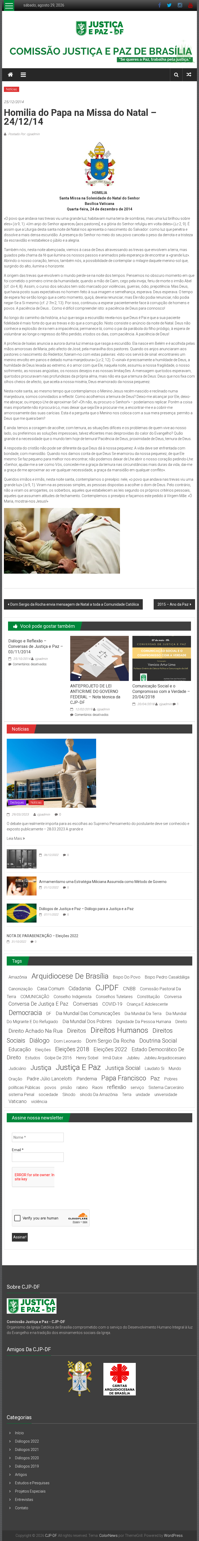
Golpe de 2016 (58, 1057)
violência (39, 1101)
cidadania (80, 989)
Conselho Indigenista (72, 996)
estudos (32, 1057)
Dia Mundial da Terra (143, 1013)
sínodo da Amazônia (99, 1094)
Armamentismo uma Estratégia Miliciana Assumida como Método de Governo (103, 882)
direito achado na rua (36, 1031)
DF (48, 1013)
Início (19, 1433)
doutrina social (158, 1040)
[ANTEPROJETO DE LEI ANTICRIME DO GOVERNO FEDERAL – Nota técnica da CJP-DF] (99, 658)
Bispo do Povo (126, 977)
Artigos (21, 1475)
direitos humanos (119, 1030)
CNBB (129, 988)
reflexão (116, 1087)
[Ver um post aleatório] (189, 74)
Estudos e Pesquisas (32, 1483)
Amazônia (18, 977)
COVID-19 (112, 1004)
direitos (76, 1031)
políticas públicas (24, 1087)
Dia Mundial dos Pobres (87, 1021)
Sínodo (68, 1094)
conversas (85, 1004)
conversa (173, 996)
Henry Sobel (87, 1057)
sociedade (48, 1094)
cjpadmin (41, 659)
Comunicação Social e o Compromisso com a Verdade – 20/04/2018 (161, 691)
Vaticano (18, 1101)
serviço (137, 1087)
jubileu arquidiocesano (165, 1057)
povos (50, 1087)
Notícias (11, 89)
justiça (41, 1068)
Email (18, 1150)
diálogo (39, 1040)
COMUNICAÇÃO (34, 996)
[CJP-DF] (10, 74)
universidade (165, 1094)
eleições (43, 1049)
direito (181, 1021)
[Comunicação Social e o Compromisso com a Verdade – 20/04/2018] (161, 658)
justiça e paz (78, 1067)
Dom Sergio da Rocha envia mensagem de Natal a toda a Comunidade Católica (74, 604)
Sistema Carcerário (166, 1087)
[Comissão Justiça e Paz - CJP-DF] (31, 1306)
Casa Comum (50, 988)
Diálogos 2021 (27, 1450)
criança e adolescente (147, 1004)
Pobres (170, 1078)
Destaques (17, 802)
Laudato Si (154, 1068)
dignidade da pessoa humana (143, 1021)
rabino (82, 1087)
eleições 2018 (72, 1049)
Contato (21, 1508)
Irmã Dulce (112, 1057)
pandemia (86, 1078)
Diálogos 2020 (27, 1458)
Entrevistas (24, 1500)
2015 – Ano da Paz (173, 604)
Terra (126, 1094)
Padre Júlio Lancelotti (49, 1078)
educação (20, 1050)
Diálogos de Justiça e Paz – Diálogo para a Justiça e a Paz (86, 909)
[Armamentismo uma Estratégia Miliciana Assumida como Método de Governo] (22, 886)
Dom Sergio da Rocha (110, 1041)
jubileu (133, 1057)
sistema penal (21, 1094)
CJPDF (107, 987)
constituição (148, 996)
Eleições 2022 (110, 1049)
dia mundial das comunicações (88, 1013)
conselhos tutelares (114, 996)
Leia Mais (15, 838)
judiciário (17, 1068)
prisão (66, 1087)
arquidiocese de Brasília (70, 976)
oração (15, 1078)
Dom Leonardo (67, 1041)
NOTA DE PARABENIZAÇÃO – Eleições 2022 (42, 936)
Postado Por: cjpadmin (24, 134)
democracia (25, 1013)
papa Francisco (123, 1078)
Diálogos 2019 (27, 1466)
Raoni (97, 1087)
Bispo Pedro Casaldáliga (167, 977)
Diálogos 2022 (27, 1441)
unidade (143, 1094)
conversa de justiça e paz (38, 1004)
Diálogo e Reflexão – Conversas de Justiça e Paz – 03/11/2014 (35, 646)
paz (155, 1078)
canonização (21, 988)
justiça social (122, 1068)
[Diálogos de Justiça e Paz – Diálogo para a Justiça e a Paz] (22, 913)
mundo (175, 1068)
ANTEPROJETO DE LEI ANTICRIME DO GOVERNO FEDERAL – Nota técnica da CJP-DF (95, 694)
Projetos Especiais (30, 1491)
